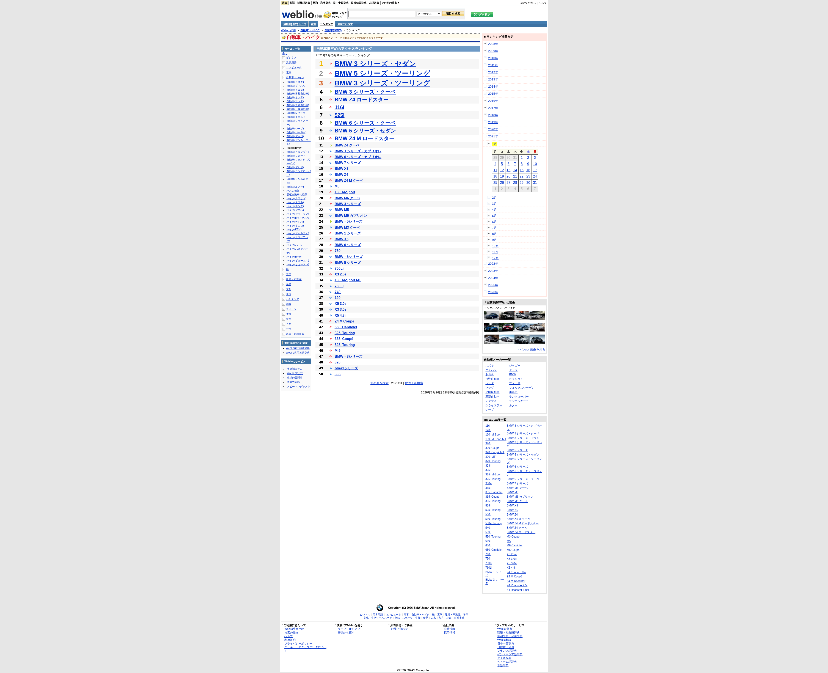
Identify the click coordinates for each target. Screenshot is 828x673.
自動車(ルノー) (295, 186)
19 (502, 176)
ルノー (513, 405)
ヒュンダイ (516, 379)
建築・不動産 (294, 279)
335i (338, 374)
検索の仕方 (291, 632)
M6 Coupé (513, 550)
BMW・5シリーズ (348, 221)
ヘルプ (543, 3)
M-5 (337, 350)
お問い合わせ (399, 629)
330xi (488, 483)
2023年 (493, 270)
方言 (288, 328)
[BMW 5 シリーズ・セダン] (491, 319)
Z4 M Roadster (516, 581)
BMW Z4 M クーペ (349, 180)
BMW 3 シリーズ (348, 204)
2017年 (493, 108)
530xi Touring (493, 523)
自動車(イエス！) (296, 116)
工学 (288, 274)
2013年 (493, 79)
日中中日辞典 (341, 3)
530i (488, 514)
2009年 (493, 51)
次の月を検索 (414, 383)
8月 (494, 234)
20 (508, 176)
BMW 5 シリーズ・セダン (365, 131)
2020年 (493, 129)
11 (495, 170)
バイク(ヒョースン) (298, 264)
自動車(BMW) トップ (294, 24)
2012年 (493, 72)
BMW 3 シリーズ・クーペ (365, 92)
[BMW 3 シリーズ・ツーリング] (506, 319)
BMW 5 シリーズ (348, 262)
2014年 (493, 86)
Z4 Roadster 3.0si (518, 589)
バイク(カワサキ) (296, 198)
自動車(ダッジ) (295, 136)
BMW (512, 374)
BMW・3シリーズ (348, 356)
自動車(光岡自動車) (298, 105)
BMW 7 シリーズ (348, 163)
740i (338, 292)
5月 (494, 215)
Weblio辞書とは (294, 629)
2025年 (493, 285)
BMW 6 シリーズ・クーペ (365, 123)
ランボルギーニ (519, 401)
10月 (495, 246)
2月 (494, 197)
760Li (339, 286)
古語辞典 (374, 3)
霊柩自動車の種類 (297, 194)
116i (339, 107)
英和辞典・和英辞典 (509, 636)
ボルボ (513, 392)
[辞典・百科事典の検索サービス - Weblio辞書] (302, 17)
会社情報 (449, 629)
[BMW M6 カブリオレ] (537, 342)
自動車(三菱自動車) (298, 109)
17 (535, 170)
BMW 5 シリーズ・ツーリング (382, 73)
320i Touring (492, 461)
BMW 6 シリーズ (348, 245)
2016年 (493, 100)
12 (502, 170)
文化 (288, 289)
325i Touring (345, 333)
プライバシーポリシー (298, 643)
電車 (288, 72)
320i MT (490, 456)
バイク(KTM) (294, 229)
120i (338, 298)
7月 (494, 228)
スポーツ (291, 309)
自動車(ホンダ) (295, 97)
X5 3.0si (341, 303)
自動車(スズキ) (295, 81)
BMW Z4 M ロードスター (364, 138)
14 (515, 170)
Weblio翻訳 (504, 640)
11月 (495, 252)
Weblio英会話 (295, 373)
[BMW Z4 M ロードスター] (506, 330)
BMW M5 (342, 210)
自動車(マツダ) (295, 101)
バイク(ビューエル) (298, 260)
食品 (288, 319)
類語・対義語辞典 (300, 3)
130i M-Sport (345, 192)
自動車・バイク (310, 30)
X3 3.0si (341, 309)
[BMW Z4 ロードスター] (537, 319)
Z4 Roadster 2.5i (517, 585)
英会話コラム (295, 368)
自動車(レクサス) (296, 113)
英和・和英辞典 (322, 3)
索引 (313, 24)
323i (488, 465)
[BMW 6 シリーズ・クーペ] (491, 342)
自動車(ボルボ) (295, 167)
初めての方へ (528, 3)
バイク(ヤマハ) (295, 210)
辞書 (284, 3)
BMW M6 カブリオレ (351, 215)
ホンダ (489, 383)
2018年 (493, 115)
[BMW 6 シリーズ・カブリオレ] (537, 330)
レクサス (491, 401)
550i (488, 532)
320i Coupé (492, 448)
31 (535, 182)
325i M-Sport (493, 474)
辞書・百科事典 (295, 333)
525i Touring (345, 345)
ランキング (326, 24)
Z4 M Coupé (344, 321)
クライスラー (493, 405)
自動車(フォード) (296, 155)
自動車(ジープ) (295, 128)
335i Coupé (344, 339)
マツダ (489, 387)
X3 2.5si (341, 274)
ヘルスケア (292, 299)
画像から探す (345, 24)
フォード (514, 383)
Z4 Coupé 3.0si (516, 572)
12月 (495, 258)
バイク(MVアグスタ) (298, 217)
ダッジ (513, 370)
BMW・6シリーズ (348, 257)
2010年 (493, 58)
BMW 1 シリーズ (348, 233)
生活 (288, 294)
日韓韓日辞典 (359, 3)
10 (535, 164)
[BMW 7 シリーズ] (522, 330)
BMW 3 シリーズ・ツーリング (382, 83)
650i (488, 545)
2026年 (493, 292)
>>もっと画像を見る (531, 349)
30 (528, 182)
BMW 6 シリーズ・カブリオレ (358, 157)
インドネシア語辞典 (509, 654)
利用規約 (290, 640)
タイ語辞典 (504, 658)
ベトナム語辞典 (507, 661)
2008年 (493, 44)
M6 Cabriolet (514, 545)
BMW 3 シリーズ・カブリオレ (358, 151)
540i (488, 527)
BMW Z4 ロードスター (362, 99)
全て (284, 53)
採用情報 (449, 632)
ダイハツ (491, 370)
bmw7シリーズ (346, 368)
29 (522, 182)
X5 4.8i (340, 315)
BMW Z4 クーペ (347, 145)
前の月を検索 (379, 383)
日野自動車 (492, 379)
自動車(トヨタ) (295, 89)
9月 (494, 240)
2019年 (493, 122)
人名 (288, 323)
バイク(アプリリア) (298, 213)
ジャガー (514, 365)
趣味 (288, 304)
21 (515, 176)
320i (338, 362)
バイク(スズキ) (295, 202)
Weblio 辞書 (288, 30)
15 (522, 170)
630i (488, 540)
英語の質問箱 (295, 377)
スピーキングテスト (298, 386)
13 (508, 170)
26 (502, 182)
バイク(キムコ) (295, 225)
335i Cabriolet (493, 492)
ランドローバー (519, 396)
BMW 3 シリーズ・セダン (375, 64)
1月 (494, 144)
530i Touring (492, 518)
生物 (288, 314)
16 (528, 170)
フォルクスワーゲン (521, 387)
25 (495, 182)
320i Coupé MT (494, 452)
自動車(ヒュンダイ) (298, 151)
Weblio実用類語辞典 (298, 348)
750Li (339, 268)
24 (535, 176)
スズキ (489, 365)
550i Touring (492, 536)
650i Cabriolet (346, 327)
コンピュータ (294, 67)
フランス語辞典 (507, 650)
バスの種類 (293, 190)
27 (508, 182)
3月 (494, 203)
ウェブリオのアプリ (350, 629)
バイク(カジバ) (295, 221)
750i (338, 251)
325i (488, 470)
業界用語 (291, 62)
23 (528, 176)
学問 (288, 284)
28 (515, 182)
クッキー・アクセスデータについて (305, 649)
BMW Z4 (341, 174)
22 (522, 176)
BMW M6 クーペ (347, 198)
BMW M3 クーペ (347, 227)
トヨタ (489, 374)
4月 (494, 209)
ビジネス (291, 57)
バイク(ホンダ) (295, 206)
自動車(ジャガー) (296, 132)
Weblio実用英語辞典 (298, 352)
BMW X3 (341, 168)
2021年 (493, 136)
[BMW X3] (522, 319)
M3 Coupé (513, 536)
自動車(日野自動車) (298, 93)
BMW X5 (341, 239)
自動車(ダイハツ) (296, 85)
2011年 (493, 65)
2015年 (493, 93)
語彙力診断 (293, 382)
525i (340, 115)
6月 (494, 221)
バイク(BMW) (294, 256)
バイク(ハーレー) (296, 245)
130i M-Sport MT (348, 280)
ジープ (489, 409)
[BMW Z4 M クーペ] (491, 330)
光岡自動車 (492, 392)
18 (495, 176)
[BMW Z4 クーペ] (522, 342)
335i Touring (492, 501)
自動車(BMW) (333, 30)
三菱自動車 (492, 396)
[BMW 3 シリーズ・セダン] (506, 342)
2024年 (493, 278)
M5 (337, 186)
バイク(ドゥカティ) (298, 233)
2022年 (493, 263)
